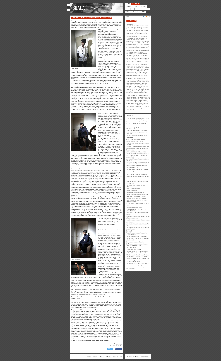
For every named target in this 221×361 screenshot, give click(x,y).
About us (89, 356)
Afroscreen (129, 6)
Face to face (135, 3)
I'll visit (128, 3)
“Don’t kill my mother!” (131, 247)
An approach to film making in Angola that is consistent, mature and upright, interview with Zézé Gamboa (137, 132)
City (132, 9)
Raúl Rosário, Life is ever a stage (134, 207)
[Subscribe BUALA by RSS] (146, 17)
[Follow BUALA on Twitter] (143, 17)
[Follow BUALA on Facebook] (140, 17)
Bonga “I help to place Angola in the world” (136, 151)
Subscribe (108, 356)
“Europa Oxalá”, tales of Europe (133, 249)
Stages (128, 9)
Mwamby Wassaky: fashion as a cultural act (136, 198)
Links (121, 356)
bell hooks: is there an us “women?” (134, 141)
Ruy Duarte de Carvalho (133, 11)
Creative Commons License (142, 356)
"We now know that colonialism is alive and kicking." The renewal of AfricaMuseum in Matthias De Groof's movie (136, 123)
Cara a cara (112, 345)
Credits (95, 356)
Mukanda (143, 6)
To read (137, 6)
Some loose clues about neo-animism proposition (138, 219)
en (68, 7)
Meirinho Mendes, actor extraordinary (135, 192)
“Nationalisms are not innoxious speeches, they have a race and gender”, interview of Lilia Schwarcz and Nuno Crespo (137, 260)
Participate (101, 356)
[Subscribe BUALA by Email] (149, 17)
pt (68, 5)
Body (143, 11)
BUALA (138, 70)
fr (68, 9)
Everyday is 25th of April (132, 167)
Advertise (115, 356)
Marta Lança (119, 343)
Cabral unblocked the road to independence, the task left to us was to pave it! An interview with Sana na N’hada (137, 155)
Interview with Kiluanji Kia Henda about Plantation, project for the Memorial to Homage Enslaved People (137, 181)
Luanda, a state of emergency (133, 188)
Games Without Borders (142, 9)
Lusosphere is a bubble (132, 190)
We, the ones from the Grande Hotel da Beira (136, 236)
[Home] (79, 7)
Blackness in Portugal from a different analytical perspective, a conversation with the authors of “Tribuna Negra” (137, 148)
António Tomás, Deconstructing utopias (135, 139)
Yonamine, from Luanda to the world (134, 242)
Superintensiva (130, 221)
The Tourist (129, 230)
